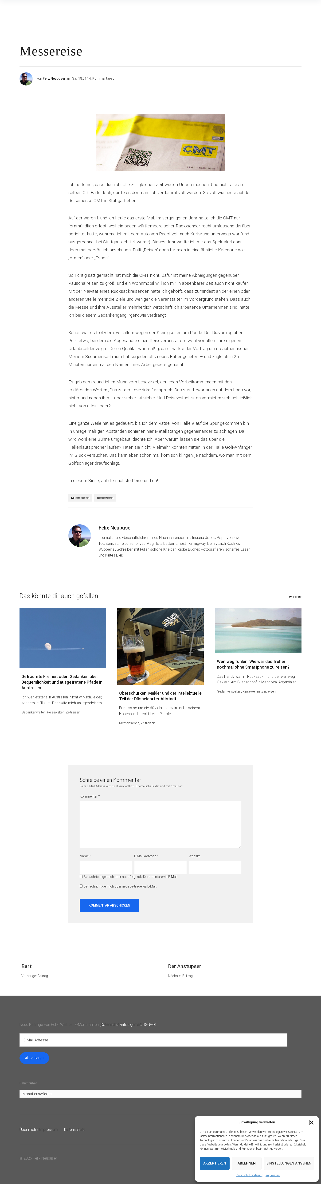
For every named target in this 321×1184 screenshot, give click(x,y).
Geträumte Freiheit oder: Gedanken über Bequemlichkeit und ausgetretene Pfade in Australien (61, 682)
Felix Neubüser (54, 78)
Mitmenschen (80, 497)
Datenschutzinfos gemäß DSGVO (128, 1024)
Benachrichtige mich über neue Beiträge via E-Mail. (120, 886)
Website (194, 856)
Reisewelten (105, 497)
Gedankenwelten (33, 712)
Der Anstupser (184, 966)
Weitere (295, 597)
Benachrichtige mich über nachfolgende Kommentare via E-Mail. (131, 877)
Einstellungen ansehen (288, 1163)
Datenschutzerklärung (249, 1175)
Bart (26, 966)
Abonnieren (34, 1058)
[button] (311, 1122)
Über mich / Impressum (39, 1129)
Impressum (273, 1175)
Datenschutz (74, 1129)
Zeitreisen (73, 712)
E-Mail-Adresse (146, 856)
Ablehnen (247, 1163)
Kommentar (90, 796)
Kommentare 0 (103, 78)
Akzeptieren (214, 1163)
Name (85, 856)
